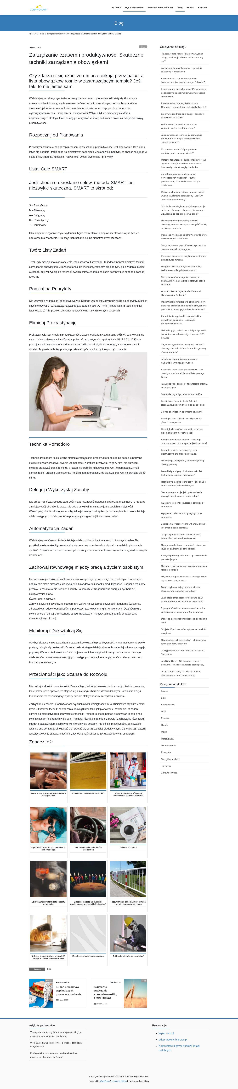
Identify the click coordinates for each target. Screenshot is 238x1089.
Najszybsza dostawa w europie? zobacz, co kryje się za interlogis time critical (183, 547)
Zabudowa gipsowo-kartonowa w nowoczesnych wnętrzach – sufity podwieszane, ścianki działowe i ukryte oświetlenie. (180, 179)
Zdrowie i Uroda (169, 772)
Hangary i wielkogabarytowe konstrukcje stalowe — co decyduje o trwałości (181, 268)
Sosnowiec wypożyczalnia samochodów (181, 394)
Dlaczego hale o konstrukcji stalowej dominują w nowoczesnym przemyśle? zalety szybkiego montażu (184, 224)
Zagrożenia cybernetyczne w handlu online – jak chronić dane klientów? (184, 526)
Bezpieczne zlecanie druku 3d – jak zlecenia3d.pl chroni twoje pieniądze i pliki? (183, 403)
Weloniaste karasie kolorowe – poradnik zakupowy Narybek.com (181, 70)
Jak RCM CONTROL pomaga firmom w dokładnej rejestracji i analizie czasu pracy (182, 663)
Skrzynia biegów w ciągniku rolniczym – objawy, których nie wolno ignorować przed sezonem (183, 281)
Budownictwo (168, 704)
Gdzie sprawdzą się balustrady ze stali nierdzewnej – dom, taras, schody (180, 673)
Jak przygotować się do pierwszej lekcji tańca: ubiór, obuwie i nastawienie (181, 536)
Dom (163, 711)
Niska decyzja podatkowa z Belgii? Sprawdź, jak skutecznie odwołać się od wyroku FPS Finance (183, 334)
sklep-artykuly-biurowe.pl (173, 1039)
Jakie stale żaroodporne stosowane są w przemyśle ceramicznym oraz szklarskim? (182, 599)
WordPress (105, 1081)
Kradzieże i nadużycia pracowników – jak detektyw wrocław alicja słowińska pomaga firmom (182, 373)
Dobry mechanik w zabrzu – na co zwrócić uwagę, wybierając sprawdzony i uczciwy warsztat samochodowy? (182, 196)
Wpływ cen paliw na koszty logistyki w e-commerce (181, 515)
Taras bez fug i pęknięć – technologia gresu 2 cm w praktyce (184, 385)
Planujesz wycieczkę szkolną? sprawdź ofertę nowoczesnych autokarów (184, 237)
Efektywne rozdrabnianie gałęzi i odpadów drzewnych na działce (182, 116)
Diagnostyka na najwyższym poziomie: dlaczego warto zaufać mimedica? (180, 589)
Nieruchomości (168, 745)
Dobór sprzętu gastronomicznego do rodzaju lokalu (184, 620)
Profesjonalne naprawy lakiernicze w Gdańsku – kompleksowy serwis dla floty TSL (184, 105)
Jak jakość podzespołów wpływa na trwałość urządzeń (183, 631)
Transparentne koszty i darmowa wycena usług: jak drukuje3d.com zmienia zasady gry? (182, 57)
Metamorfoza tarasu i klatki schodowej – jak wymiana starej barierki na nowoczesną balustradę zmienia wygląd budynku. (183, 163)
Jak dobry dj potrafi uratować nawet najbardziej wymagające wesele (179, 361)
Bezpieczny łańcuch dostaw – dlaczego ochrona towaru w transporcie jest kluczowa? (184, 441)
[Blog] (135, 990)
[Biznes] (41, 990)
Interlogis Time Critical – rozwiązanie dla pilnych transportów (181, 420)
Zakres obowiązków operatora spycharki (181, 411)
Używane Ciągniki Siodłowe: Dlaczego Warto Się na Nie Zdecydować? (184, 578)
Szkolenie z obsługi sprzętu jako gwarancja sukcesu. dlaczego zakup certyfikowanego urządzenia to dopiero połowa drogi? (183, 210)
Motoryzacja (167, 738)
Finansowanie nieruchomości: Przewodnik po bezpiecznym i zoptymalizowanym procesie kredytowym (184, 93)
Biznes (164, 691)
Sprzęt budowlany (170, 759)
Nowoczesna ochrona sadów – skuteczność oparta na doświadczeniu (183, 642)
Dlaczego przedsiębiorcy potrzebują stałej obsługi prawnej (182, 462)
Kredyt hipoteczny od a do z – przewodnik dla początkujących (184, 557)
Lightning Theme (119, 1081)
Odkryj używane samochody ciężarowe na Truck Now (182, 652)
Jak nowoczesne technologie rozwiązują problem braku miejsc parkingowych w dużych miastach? (181, 139)
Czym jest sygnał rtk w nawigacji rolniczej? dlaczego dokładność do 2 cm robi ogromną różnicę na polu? (183, 348)
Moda (164, 731)
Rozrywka (166, 752)
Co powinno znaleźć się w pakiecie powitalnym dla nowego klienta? (179, 151)
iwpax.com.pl (166, 1033)
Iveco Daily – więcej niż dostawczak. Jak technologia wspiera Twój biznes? (181, 473)
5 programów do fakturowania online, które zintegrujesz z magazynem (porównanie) (183, 610)
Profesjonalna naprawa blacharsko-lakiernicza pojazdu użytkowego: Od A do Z (183, 80)
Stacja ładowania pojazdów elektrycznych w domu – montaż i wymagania (183, 247)
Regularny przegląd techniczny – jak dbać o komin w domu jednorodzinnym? (183, 483)
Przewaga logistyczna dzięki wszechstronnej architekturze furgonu (183, 258)
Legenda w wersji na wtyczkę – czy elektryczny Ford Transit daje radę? (179, 452)
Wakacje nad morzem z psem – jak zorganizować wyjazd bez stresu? (179, 126)
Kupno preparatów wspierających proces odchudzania (68, 991)
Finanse (165, 718)
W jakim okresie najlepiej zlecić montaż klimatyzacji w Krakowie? (181, 293)
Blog (143, 47)
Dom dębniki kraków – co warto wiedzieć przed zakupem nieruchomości (182, 431)
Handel (164, 725)
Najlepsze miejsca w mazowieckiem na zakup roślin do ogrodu (184, 568)
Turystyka (166, 766)
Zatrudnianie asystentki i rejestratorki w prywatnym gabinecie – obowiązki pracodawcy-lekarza (181, 320)
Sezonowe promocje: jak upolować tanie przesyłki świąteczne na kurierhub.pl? (181, 494)
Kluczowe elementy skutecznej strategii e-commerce (182, 504)
